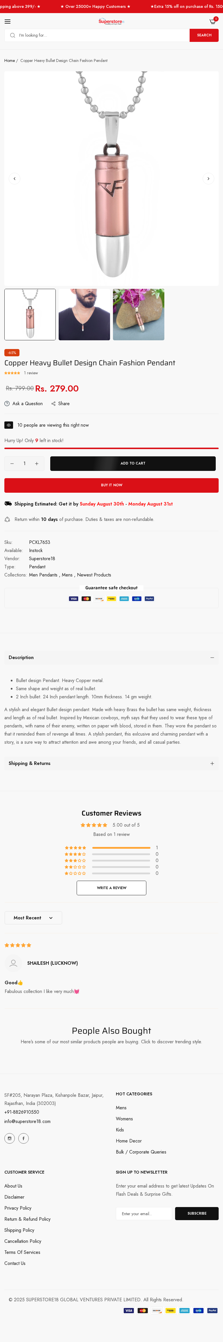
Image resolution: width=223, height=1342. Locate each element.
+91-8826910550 (21, 1112)
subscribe (197, 1213)
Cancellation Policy (22, 1241)
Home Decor (129, 1141)
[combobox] (111, 35)
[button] (208, 178)
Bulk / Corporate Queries (141, 1152)
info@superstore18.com (27, 1121)
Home (9, 60)
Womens (124, 1118)
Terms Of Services (22, 1252)
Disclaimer (14, 1197)
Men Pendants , (44, 575)
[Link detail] (9, 1138)
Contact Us (15, 1263)
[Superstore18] (111, 21)
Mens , (68, 575)
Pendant (37, 566)
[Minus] (12, 463)
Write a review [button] (111, 888)
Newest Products (94, 575)
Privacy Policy (17, 1208)
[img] (18, 945)
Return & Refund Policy (27, 1219)
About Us (13, 1186)
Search (204, 35)
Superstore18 (42, 558)
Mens (121, 1107)
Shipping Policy (19, 1230)
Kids (120, 1129)
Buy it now (111, 485)
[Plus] (37, 463)
